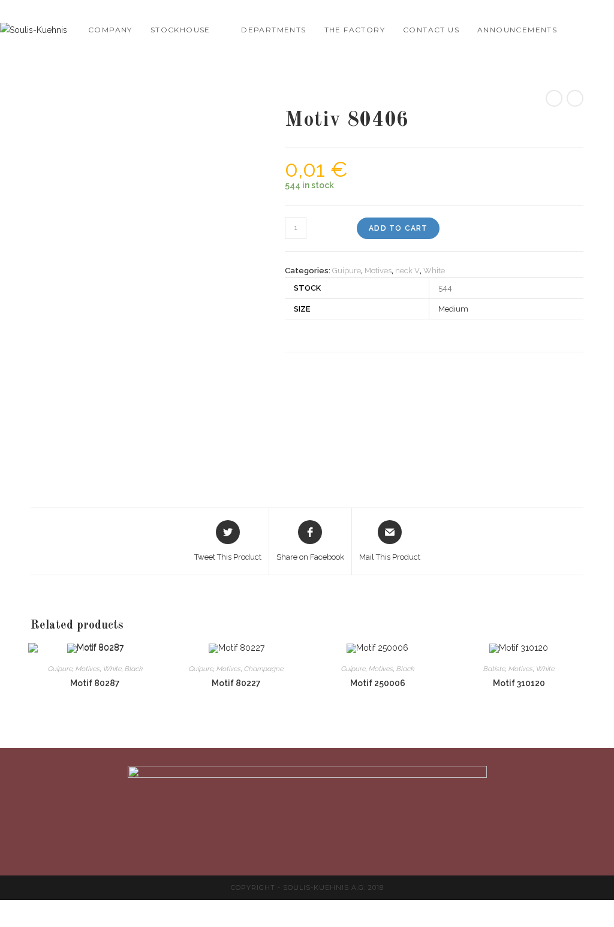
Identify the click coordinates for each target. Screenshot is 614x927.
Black (134, 669)
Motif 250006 (377, 683)
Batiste (494, 669)
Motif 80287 (95, 683)
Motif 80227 (236, 683)
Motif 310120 (519, 683)
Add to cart (398, 228)
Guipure (346, 270)
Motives (378, 270)
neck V (407, 270)
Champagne (264, 669)
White (434, 270)
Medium (453, 308)
